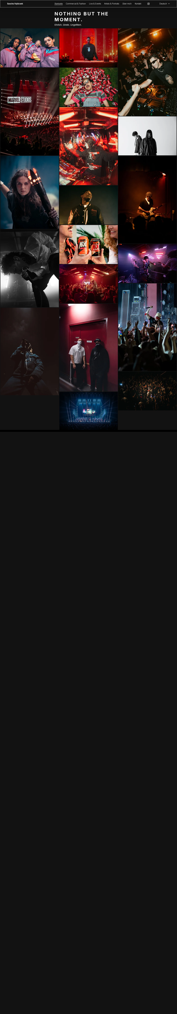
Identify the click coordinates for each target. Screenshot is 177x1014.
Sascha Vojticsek (15, 3)
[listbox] (163, 3)
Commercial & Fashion (76, 3)
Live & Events (95, 3)
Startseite (58, 3)
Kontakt (138, 3)
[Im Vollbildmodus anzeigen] (29, 47)
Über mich (127, 3)
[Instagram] (148, 3)
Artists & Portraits (111, 3)
